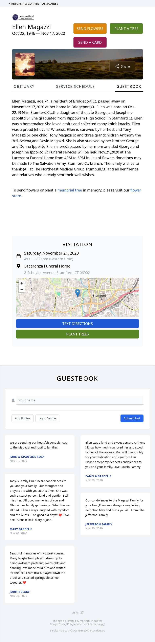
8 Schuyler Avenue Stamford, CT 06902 (57, 272)
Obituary (24, 86)
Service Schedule (75, 86)
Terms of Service (88, 624)
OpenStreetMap (82, 630)
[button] (77, 293)
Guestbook (128, 86)
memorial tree (70, 190)
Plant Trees (77, 334)
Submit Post (132, 418)
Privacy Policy (66, 624)
